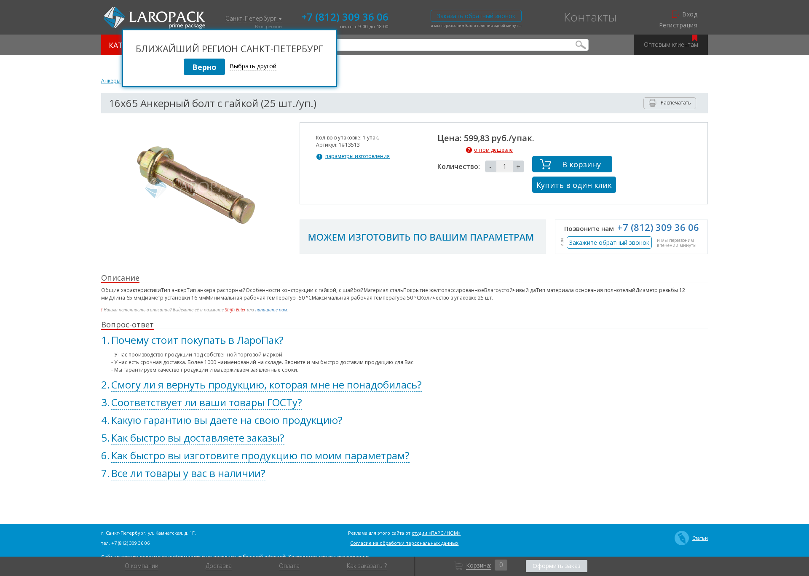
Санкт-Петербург (252, 18)
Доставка (219, 566)
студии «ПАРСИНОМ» (436, 533)
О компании (141, 566)
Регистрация (678, 25)
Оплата (289, 566)
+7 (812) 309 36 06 (344, 16)
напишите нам (271, 310)
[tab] (404, 340)
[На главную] (154, 18)
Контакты (590, 17)
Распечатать (676, 102)
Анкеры (111, 80)
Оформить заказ (557, 566)
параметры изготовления (357, 156)
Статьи (700, 538)
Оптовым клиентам (671, 44)
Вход (689, 14)
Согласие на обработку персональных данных (404, 543)
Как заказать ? (367, 566)
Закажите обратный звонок (609, 242)
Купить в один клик (574, 185)
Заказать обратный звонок (476, 16)
